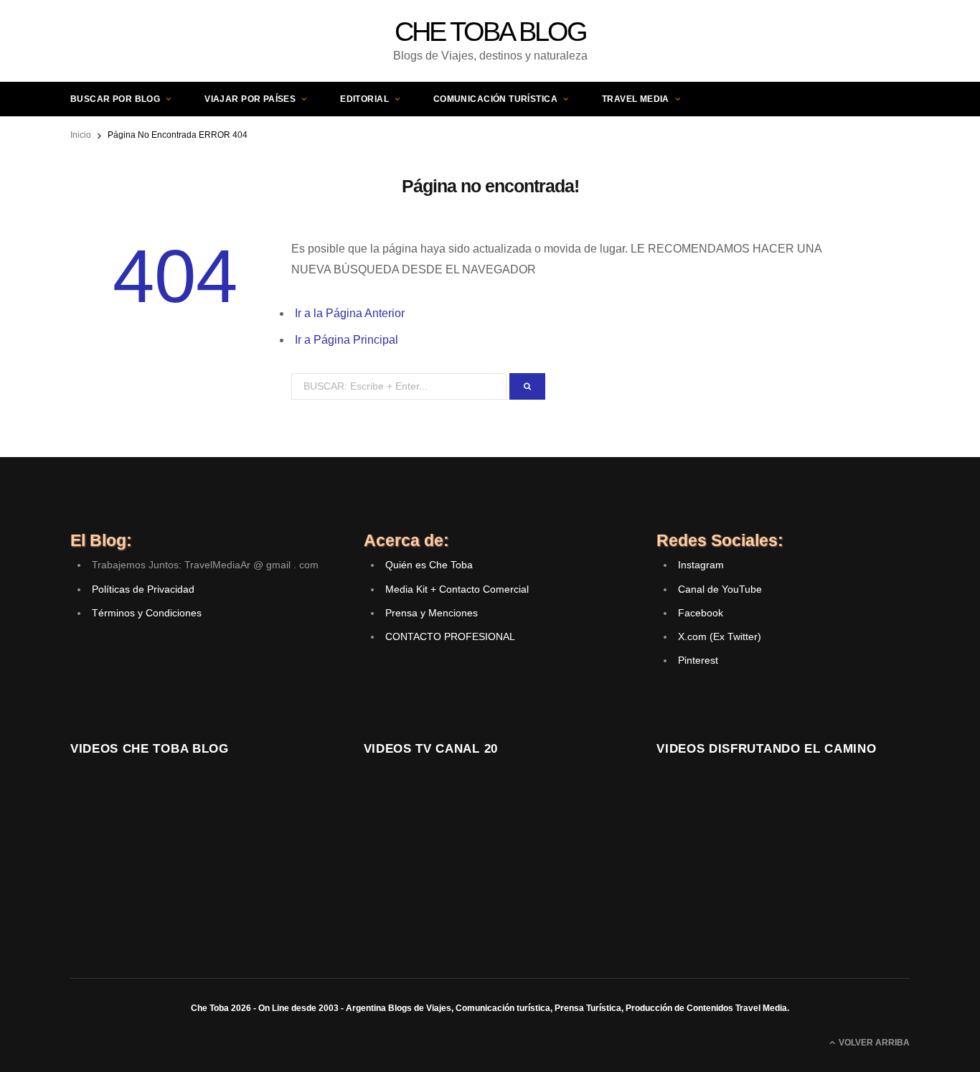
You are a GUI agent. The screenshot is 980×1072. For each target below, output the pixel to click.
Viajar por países (250, 99)
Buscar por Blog (115, 99)
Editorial (364, 99)
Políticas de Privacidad (143, 589)
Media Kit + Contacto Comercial (457, 589)
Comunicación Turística (495, 99)
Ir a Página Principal (346, 340)
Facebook (700, 613)
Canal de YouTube (720, 589)
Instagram (701, 564)
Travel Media (635, 99)
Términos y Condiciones (147, 613)
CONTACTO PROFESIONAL (450, 636)
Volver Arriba (873, 1043)
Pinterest (698, 660)
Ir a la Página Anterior (350, 313)
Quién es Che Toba (429, 564)
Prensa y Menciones (431, 613)
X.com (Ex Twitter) (719, 636)
